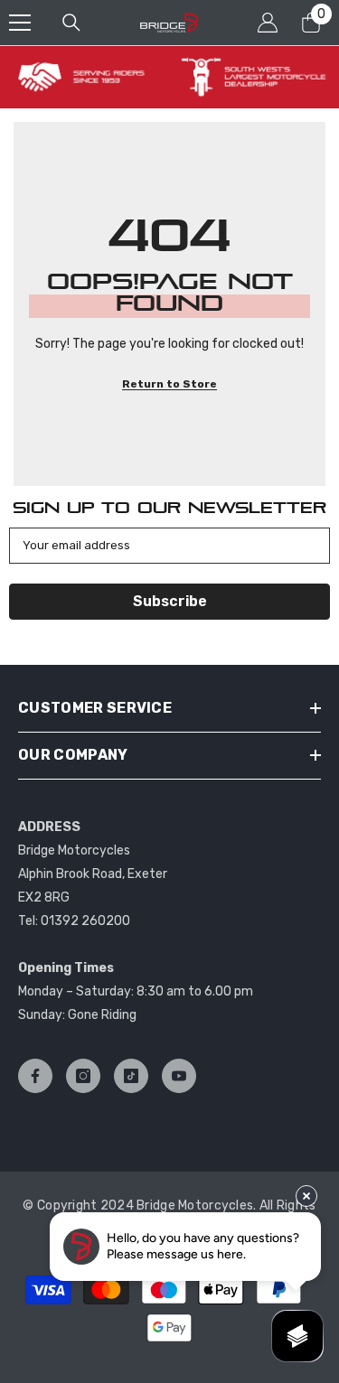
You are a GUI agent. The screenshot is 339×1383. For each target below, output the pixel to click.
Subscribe (170, 601)
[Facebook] (35, 1076)
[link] (87, 77)
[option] (87, 77)
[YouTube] (179, 1076)
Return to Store (169, 384)
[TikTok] (131, 1076)
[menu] (20, 22)
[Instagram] (83, 1076)
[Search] (71, 22)
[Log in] (268, 23)
